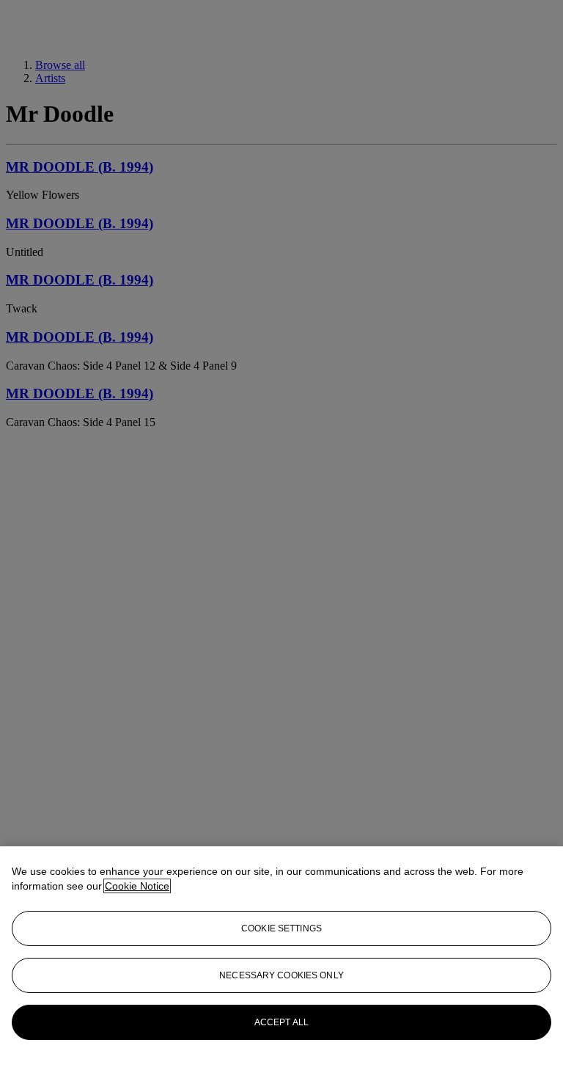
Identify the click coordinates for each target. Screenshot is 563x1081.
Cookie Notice (137, 886)
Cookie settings (281, 928)
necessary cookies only (281, 975)
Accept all (281, 1022)
